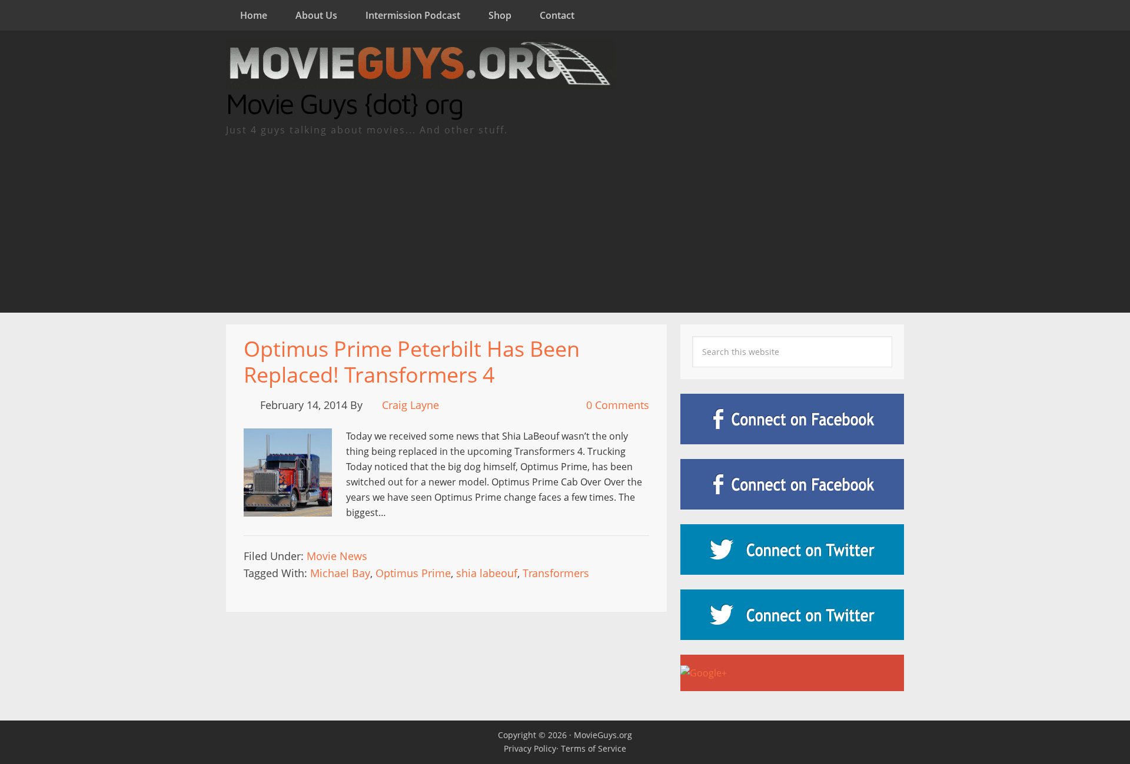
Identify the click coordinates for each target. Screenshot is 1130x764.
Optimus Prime (413, 573)
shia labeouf (486, 573)
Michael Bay (340, 573)
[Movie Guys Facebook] (792, 419)
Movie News (337, 556)
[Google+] (792, 673)
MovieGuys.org (603, 734)
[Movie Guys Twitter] (792, 549)
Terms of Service (593, 748)
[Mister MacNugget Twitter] (792, 614)
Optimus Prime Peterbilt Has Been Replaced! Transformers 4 (412, 361)
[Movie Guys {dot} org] (420, 81)
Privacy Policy (530, 748)
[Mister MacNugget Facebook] (792, 484)
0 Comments (617, 405)
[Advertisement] (565, 224)
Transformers (556, 573)
